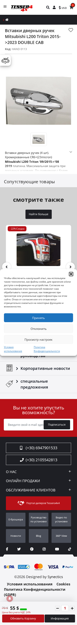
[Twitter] (19, 549)
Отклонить (39, 329)
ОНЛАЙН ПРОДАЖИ (23, 481)
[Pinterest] (31, 549)
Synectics (55, 576)
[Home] (6, 19)
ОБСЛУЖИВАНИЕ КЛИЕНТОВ (30, 490)
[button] (71, 274)
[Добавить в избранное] (71, 30)
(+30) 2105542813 (41, 459)
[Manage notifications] (10, 598)
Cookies (63, 584)
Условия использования (30, 584)
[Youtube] (57, 549)
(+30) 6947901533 (41, 447)
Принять (38, 318)
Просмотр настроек (38, 339)
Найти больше (38, 214)
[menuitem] (48, 7)
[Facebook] (7, 549)
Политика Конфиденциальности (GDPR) (34, 592)
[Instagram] (44, 549)
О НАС (11, 472)
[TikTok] (69, 549)
